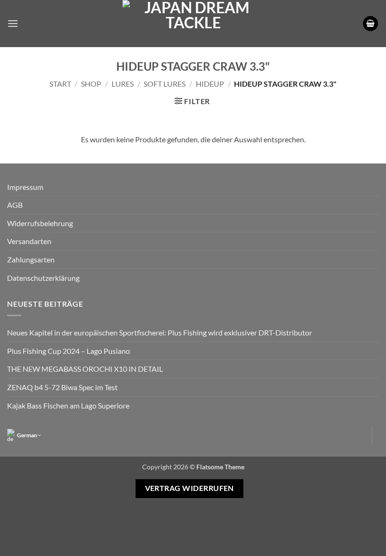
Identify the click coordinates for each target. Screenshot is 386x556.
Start (60, 83)
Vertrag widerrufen (189, 488)
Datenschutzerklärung (43, 277)
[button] (12, 23)
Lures (123, 83)
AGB (15, 204)
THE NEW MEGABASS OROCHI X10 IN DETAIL (85, 368)
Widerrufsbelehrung (40, 223)
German (27, 435)
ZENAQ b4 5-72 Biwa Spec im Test (62, 387)
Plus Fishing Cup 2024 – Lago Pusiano (68, 350)
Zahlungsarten (31, 259)
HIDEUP (210, 83)
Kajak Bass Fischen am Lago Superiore (68, 405)
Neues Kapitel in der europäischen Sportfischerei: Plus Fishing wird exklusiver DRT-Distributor (159, 332)
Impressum (25, 186)
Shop (91, 83)
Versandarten (29, 241)
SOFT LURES (164, 83)
